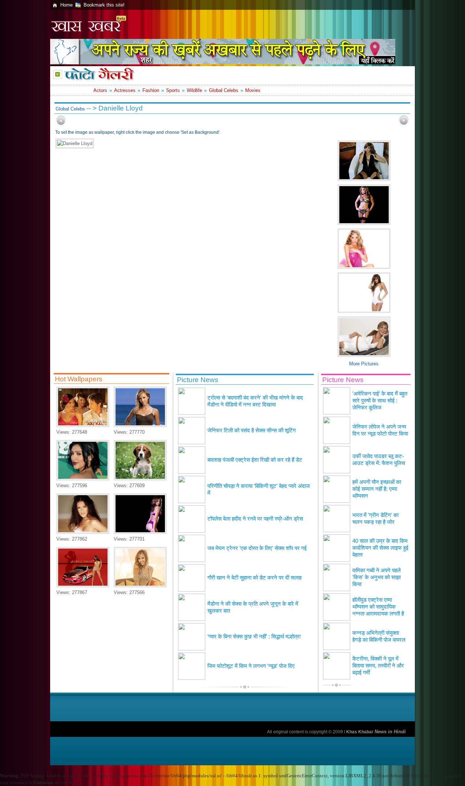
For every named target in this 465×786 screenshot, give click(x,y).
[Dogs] (140, 479)
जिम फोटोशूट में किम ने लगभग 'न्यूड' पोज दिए (251, 666)
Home (66, 5)
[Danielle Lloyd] (140, 532)
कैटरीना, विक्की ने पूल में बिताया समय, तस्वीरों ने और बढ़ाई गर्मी (378, 665)
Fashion (150, 90)
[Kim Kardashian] (82, 479)
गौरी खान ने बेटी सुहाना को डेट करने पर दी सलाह (254, 578)
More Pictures (364, 363)
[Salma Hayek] (82, 532)
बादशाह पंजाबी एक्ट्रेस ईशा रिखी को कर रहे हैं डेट (254, 460)
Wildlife (194, 90)
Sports (173, 90)
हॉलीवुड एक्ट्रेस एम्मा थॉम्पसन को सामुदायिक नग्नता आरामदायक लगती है (378, 607)
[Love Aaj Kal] (82, 425)
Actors (100, 90)
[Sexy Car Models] (82, 586)
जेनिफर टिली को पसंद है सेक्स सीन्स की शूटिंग (251, 430)
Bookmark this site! (104, 5)
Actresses (125, 90)
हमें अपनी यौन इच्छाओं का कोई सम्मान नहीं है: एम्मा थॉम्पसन (376, 489)
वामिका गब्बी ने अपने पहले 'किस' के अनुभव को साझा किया (376, 577)
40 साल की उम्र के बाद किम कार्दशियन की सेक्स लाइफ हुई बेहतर (380, 548)
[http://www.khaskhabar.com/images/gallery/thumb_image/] (61, 125)
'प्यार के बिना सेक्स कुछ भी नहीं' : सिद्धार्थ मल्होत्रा (253, 636)
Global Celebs (223, 90)
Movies (252, 90)
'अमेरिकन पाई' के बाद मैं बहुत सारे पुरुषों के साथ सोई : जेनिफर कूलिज (379, 400)
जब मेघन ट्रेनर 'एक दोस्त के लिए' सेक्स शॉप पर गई (257, 548)
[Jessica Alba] (140, 425)
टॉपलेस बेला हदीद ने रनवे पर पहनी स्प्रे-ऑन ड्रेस (255, 519)
